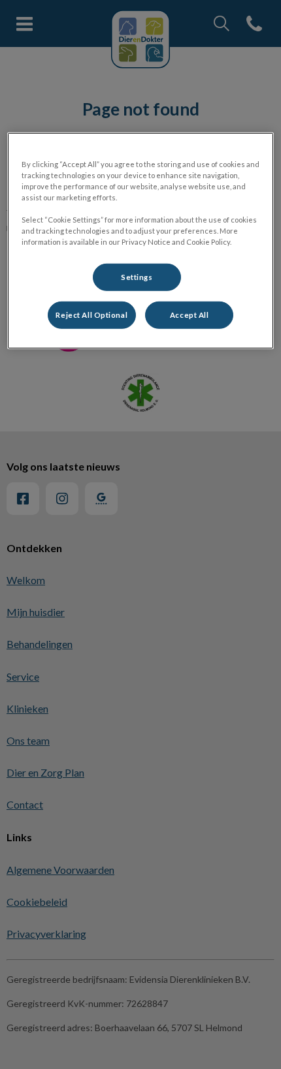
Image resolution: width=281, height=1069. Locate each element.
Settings (137, 277)
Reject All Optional (91, 315)
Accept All (189, 315)
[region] (140, 240)
